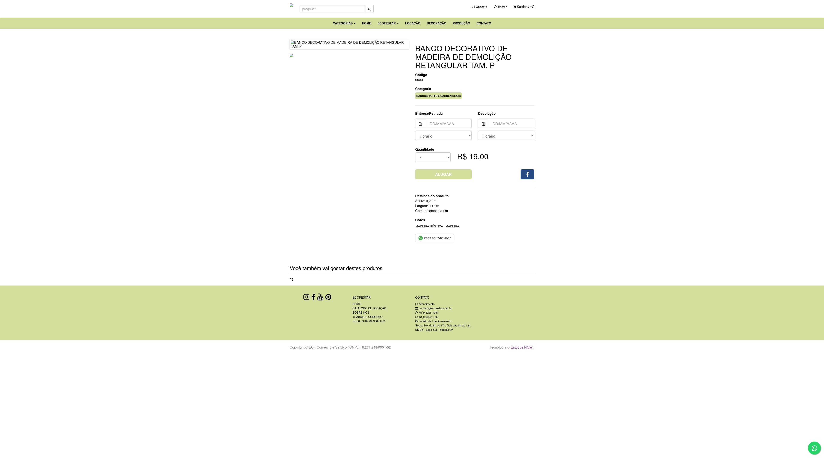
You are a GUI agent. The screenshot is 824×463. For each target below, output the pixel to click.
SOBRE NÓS (361, 312)
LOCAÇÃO (412, 23)
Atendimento (426, 304)
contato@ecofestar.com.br (435, 308)
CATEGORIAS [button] (343, 23)
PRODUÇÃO (461, 23)
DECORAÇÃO (436, 23)
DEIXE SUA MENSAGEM (369, 321)
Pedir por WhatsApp (437, 238)
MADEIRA (452, 226)
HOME (366, 23)
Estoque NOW (521, 347)
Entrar (502, 7)
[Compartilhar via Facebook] (527, 174)
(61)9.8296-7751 (428, 312)
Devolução (487, 113)
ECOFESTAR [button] (387, 23)
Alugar (443, 174)
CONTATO (484, 23)
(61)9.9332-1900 (428, 317)
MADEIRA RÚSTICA (429, 226)
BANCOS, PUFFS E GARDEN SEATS (438, 96)
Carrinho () (525, 6)
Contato (481, 7)
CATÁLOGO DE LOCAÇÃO (369, 308)
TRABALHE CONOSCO (367, 317)
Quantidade (424, 149)
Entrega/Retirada (429, 113)
